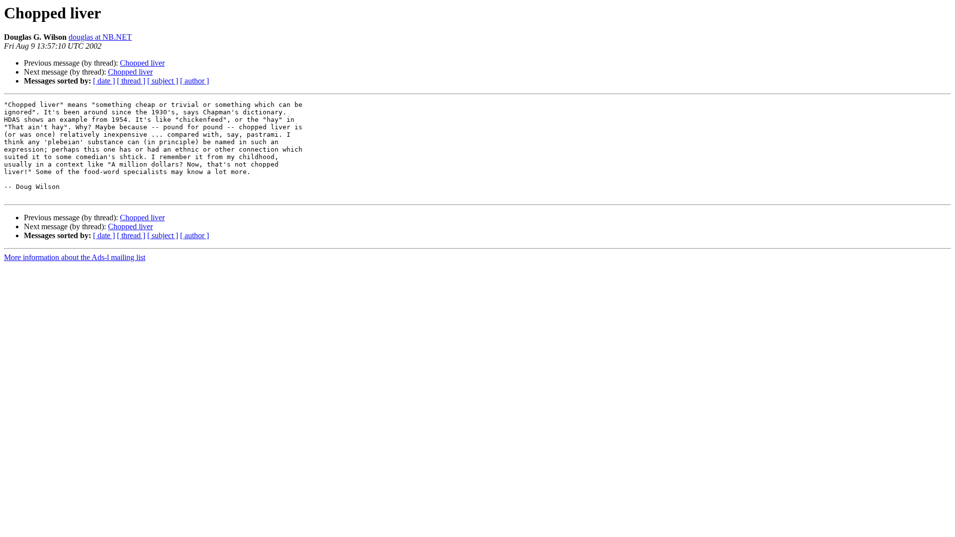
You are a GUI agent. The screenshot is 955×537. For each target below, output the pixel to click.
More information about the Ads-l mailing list (74, 257)
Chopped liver (142, 63)
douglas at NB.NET (100, 37)
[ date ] (104, 81)
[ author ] (194, 81)
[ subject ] (162, 81)
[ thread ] (131, 81)
